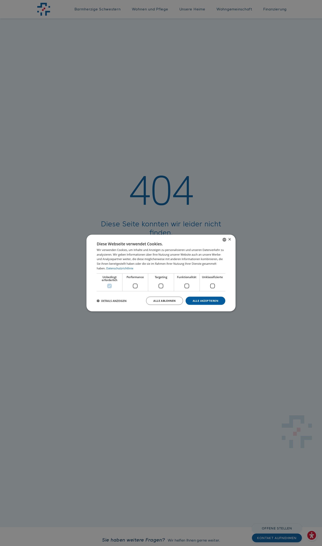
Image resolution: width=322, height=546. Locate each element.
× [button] (229, 239)
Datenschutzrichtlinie (119, 268)
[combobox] (224, 239)
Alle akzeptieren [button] (205, 300)
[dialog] (161, 273)
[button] (112, 301)
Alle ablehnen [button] (164, 300)
